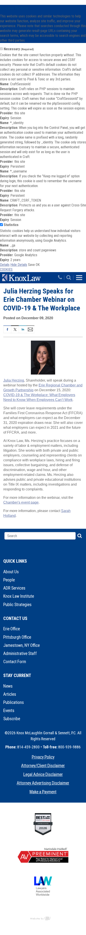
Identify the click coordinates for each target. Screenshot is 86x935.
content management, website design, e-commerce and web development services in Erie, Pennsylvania (43, 918)
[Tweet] (15, 328)
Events (8, 710)
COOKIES (6, 269)
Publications (13, 702)
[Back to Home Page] (29, 277)
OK (38, 265)
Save (31, 265)
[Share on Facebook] (7, 328)
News (8, 686)
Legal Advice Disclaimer (43, 774)
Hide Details (18, 265)
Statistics (11, 225)
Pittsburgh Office (17, 637)
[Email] (30, 328)
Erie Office (11, 628)
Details (4, 265)
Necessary (19, 49)
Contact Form (14, 661)
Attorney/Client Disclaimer (43, 765)
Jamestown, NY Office (21, 645)
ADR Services (14, 588)
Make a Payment (43, 791)
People (9, 580)
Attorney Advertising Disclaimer (43, 783)
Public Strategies (17, 604)
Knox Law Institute (18, 596)
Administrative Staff (20, 653)
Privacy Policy (43, 757)
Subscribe (11, 718)
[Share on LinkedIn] (22, 328)
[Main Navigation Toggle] (79, 277)
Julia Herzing (13, 380)
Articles (9, 694)
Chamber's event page (21, 502)
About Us (11, 571)
